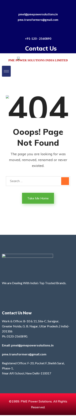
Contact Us (41, 48)
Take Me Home (38, 198)
